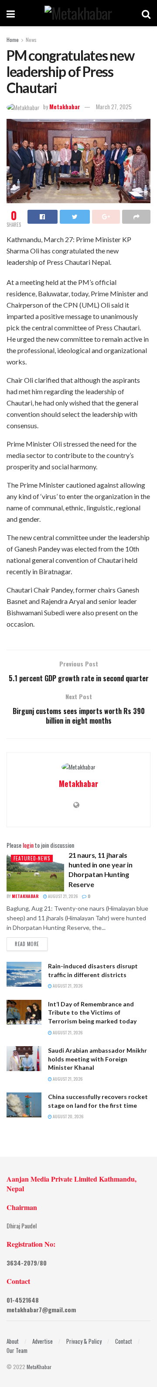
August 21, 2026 (62, 896)
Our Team (17, 1350)
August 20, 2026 (67, 1116)
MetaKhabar (39, 1366)
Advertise (42, 1341)
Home (13, 39)
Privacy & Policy (84, 1341)
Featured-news (32, 858)
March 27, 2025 (114, 106)
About (13, 1341)
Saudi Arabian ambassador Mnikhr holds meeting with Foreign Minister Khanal (97, 1059)
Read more (27, 943)
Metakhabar (64, 106)
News (31, 39)
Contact (123, 1341)
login (28, 845)
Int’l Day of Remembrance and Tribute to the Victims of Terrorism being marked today (92, 1012)
